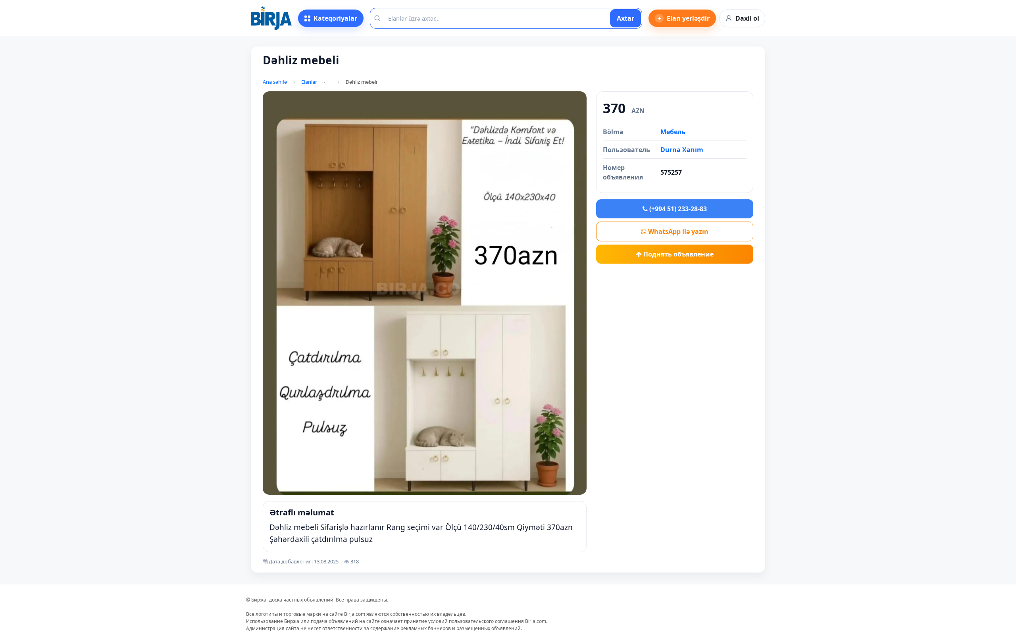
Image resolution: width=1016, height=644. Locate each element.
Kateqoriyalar (335, 18)
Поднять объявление (678, 254)
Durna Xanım (681, 149)
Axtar (625, 18)
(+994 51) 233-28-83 (677, 208)
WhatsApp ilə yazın (677, 231)
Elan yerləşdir (684, 18)
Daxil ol (747, 18)
